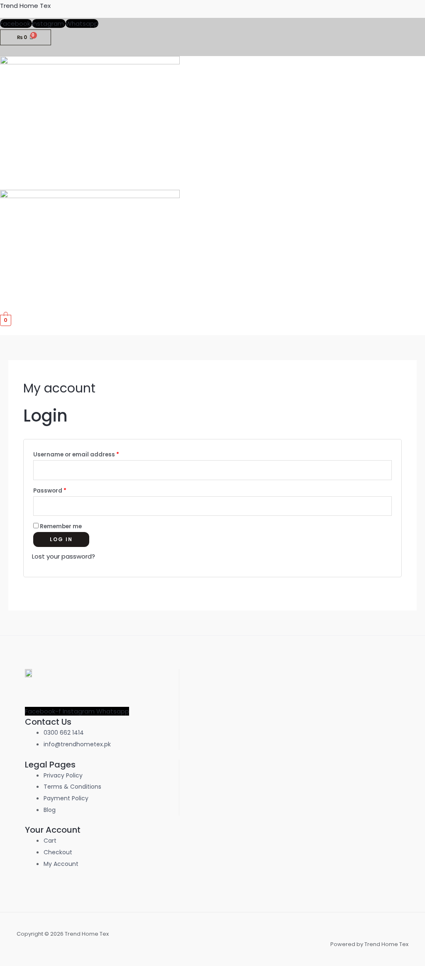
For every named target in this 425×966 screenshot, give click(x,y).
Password (63, 490)
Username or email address (89, 453)
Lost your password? (63, 556)
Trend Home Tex (25, 5)
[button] (422, 185)
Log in (61, 539)
